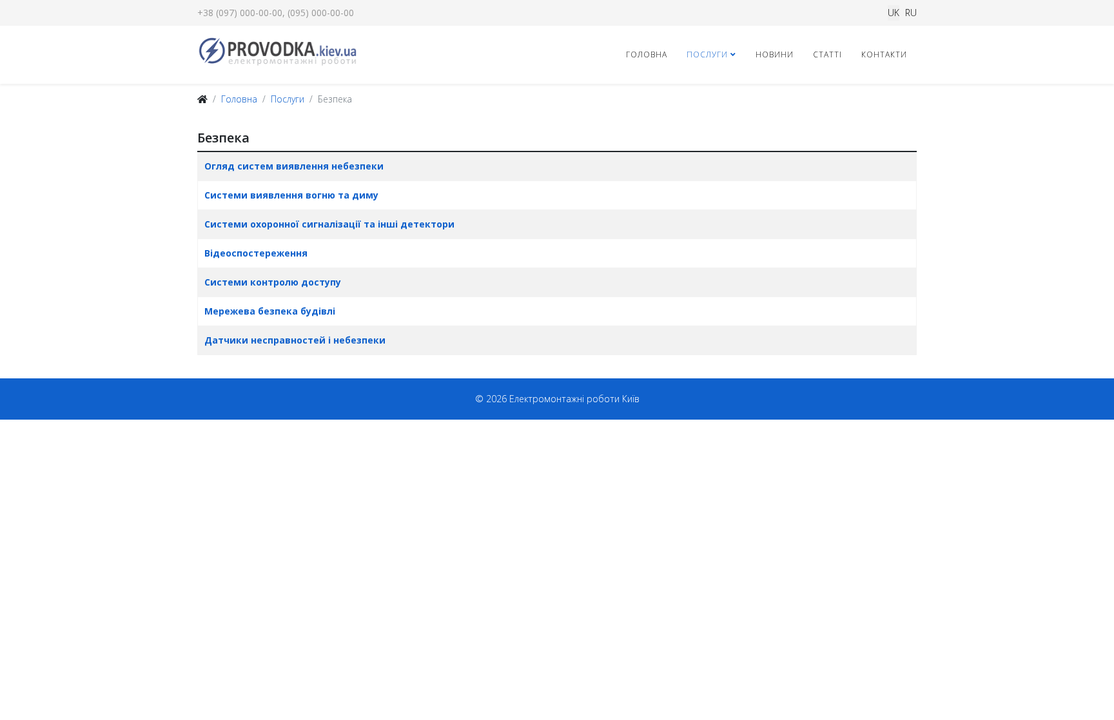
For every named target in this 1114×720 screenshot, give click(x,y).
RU (911, 12)
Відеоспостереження (256, 253)
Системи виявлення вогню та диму (291, 195)
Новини (775, 54)
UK (893, 12)
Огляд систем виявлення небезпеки (294, 166)
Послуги (707, 54)
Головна (646, 54)
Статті (827, 54)
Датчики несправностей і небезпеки (295, 340)
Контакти (884, 54)
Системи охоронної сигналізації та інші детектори (329, 224)
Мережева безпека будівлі (269, 311)
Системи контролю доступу (272, 282)
